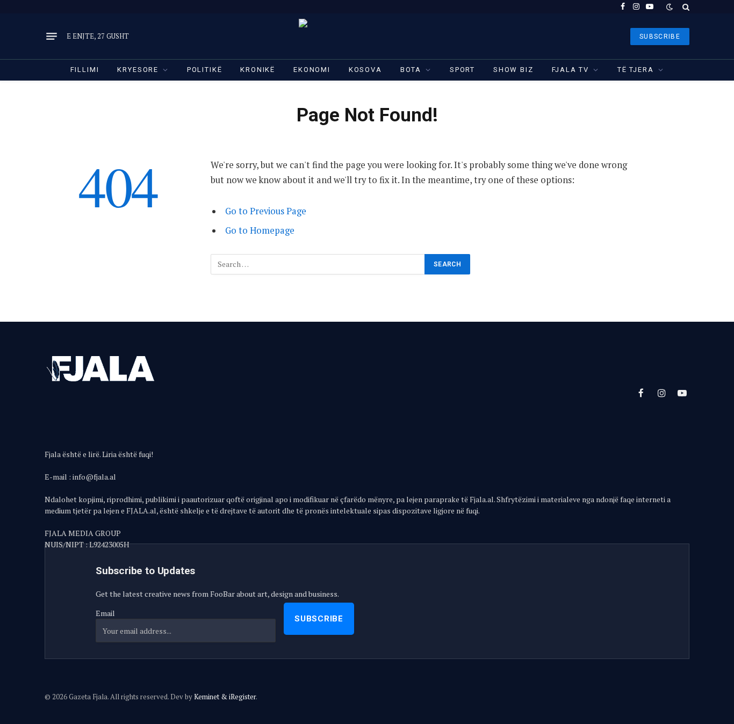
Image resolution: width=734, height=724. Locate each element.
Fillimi (84, 70)
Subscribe (318, 619)
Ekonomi (311, 70)
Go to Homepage (259, 230)
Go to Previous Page (265, 211)
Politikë (204, 70)
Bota (410, 70)
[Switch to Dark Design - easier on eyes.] (669, 7)
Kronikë (257, 70)
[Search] (684, 6)
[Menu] (51, 36)
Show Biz (513, 70)
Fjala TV (570, 70)
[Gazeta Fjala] (367, 36)
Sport (462, 70)
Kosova (365, 70)
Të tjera (635, 70)
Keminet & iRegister (225, 696)
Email (105, 613)
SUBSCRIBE (659, 36)
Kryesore (138, 70)
